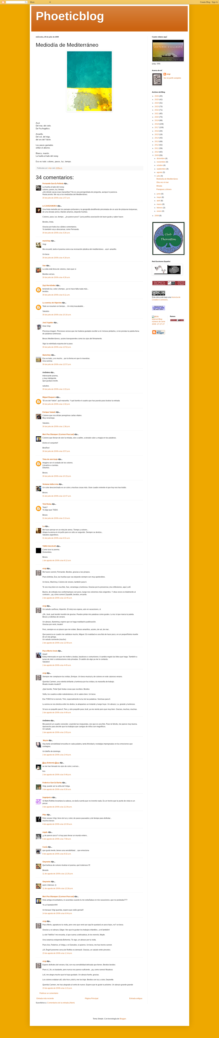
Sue (44, 266)
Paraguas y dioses (163, 189)
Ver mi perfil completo (172, 78)
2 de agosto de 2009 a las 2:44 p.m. (56, 755)
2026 (157, 96)
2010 (157, 152)
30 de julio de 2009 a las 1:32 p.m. (56, 404)
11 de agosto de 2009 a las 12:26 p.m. (57, 888)
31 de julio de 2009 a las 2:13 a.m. (56, 518)
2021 (157, 114)
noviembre (161, 162)
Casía (44, 847)
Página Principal (91, 998)
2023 (157, 107)
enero (159, 211)
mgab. (45, 832)
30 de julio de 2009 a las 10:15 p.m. (56, 476)
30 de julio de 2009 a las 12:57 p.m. (56, 364)
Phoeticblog (70, 16)
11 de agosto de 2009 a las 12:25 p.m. (57, 874)
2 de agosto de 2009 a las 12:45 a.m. (57, 598)
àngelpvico (47, 797)
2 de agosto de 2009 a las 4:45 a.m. (56, 665)
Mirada (159, 186)
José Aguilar (47, 323)
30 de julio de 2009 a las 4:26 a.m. (56, 277)
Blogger (123, 1019)
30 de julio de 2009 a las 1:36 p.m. (56, 426)
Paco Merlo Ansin (49, 651)
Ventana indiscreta (50, 484)
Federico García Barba (52, 783)
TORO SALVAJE (49, 546)
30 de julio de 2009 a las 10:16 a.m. (56, 315)
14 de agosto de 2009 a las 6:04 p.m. (57, 913)
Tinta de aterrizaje (50, 459)
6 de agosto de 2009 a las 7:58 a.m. (56, 839)
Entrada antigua (135, 998)
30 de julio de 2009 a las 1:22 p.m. (56, 389)
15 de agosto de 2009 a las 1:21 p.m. (57, 988)
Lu (43, 526)
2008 (157, 216)
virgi (44, 568)
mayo (159, 197)
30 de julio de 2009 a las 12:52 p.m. (56, 347)
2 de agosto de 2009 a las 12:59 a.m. (57, 643)
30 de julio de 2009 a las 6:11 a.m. (56, 295)
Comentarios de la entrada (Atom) (61, 1003)
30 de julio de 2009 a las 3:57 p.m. (56, 451)
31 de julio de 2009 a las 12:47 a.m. (56, 496)
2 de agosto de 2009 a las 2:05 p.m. (56, 732)
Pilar (44, 815)
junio (159, 194)
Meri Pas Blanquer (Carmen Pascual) (58, 434)
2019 (157, 120)
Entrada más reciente (45, 998)
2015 (157, 134)
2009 (157, 155)
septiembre (161, 169)
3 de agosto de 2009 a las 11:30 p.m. (57, 807)
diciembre (161, 158)
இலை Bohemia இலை (50, 763)
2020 (157, 117)
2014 (157, 138)
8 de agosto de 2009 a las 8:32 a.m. (56, 854)
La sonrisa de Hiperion (52, 303)
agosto (160, 172)
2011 (157, 148)
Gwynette (46, 862)
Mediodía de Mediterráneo (167, 179)
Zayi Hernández (49, 285)
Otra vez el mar (162, 182)
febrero (160, 208)
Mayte (45, 740)
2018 (157, 124)
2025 (157, 99)
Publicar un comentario (48, 993)
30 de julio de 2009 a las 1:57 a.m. (56, 198)
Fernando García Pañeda (52, 184)
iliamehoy (46, 355)
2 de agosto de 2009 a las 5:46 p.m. (56, 775)
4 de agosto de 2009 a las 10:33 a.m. (57, 824)
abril (159, 201)
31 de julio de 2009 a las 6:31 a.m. (56, 538)
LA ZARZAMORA (49, 206)
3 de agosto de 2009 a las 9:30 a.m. (56, 789)
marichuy (46, 241)
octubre (160, 165)
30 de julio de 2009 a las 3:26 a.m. (56, 233)
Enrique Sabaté (48, 412)
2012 (157, 145)
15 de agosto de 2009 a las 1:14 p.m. (57, 953)
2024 (157, 103)
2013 (157, 141)
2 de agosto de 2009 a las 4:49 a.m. (56, 712)
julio (159, 176)
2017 (157, 127)
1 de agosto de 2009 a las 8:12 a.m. (56, 560)
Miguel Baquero (49, 397)
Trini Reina (46, 504)
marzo (159, 204)
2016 (157, 131)
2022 (157, 110)
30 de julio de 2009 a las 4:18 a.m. (56, 258)
